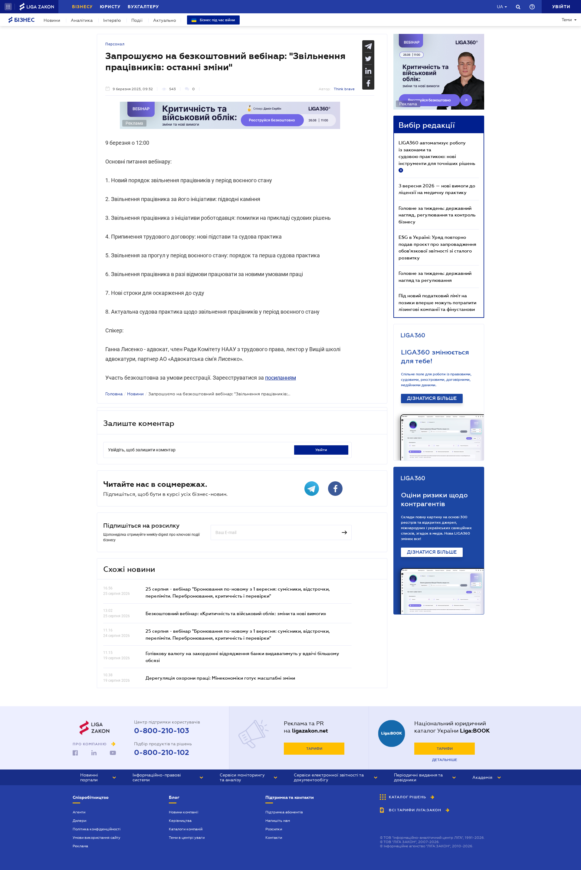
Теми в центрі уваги (187, 837)
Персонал (115, 44)
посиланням (280, 377)
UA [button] (500, 6)
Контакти (273, 837)
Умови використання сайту (96, 837)
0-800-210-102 (161, 752)
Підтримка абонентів (284, 812)
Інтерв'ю (112, 20)
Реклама (80, 846)
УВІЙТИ (321, 450)
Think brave (344, 89)
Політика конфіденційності (96, 829)
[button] (8, 6)
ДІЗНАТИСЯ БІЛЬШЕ (432, 398)
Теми (567, 19)
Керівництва (180, 821)
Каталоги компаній (185, 829)
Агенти (79, 812)
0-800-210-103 (161, 730)
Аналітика (82, 20)
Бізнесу (82, 6)
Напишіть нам (277, 821)
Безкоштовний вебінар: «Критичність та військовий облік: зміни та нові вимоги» (236, 613)
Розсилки (273, 829)
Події (137, 20)
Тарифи (314, 748)
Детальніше (444, 760)
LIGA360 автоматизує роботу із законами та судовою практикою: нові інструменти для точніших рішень (437, 156)
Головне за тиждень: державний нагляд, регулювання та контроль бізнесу (437, 214)
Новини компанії (183, 812)
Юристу (110, 6)
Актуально (164, 20)
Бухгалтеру (143, 6)
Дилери (79, 821)
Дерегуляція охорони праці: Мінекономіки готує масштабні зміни (220, 678)
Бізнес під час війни (217, 20)
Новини (52, 20)
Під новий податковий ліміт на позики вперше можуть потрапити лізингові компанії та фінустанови (437, 302)
